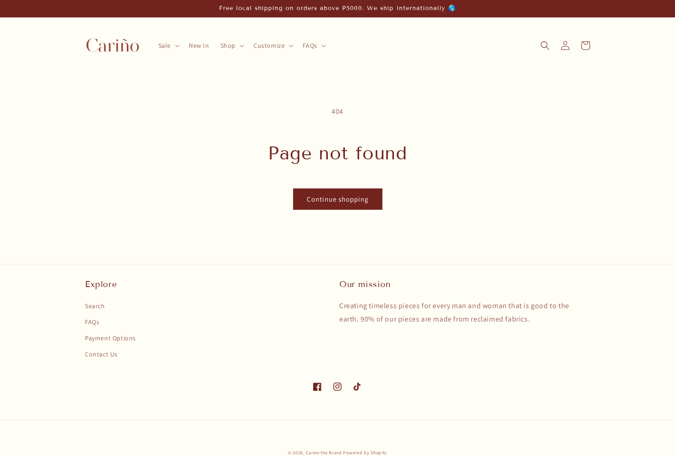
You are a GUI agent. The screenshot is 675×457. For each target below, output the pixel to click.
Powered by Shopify (365, 453)
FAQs (92, 322)
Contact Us (101, 354)
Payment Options (110, 338)
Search (95, 306)
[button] (168, 45)
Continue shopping (338, 199)
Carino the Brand (324, 453)
